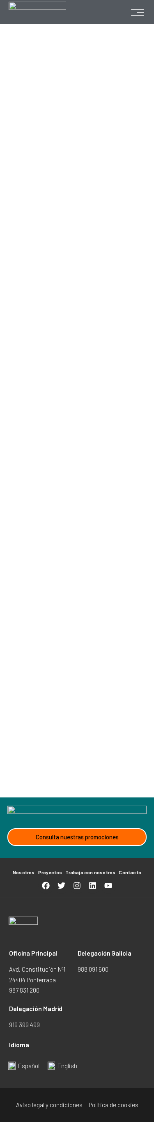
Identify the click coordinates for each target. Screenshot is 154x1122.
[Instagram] (77, 886)
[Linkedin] (93, 886)
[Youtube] (108, 886)
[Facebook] (46, 886)
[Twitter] (61, 886)
